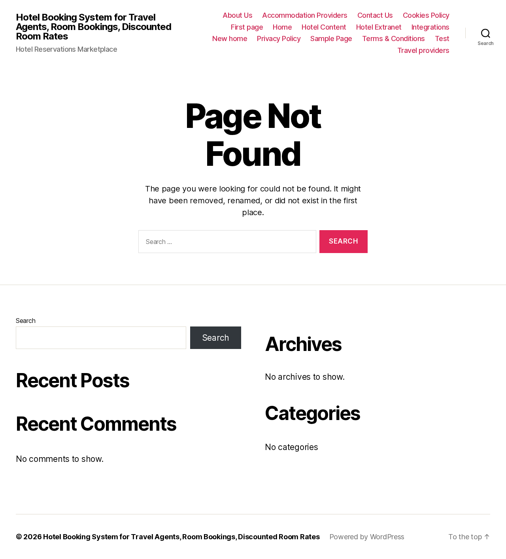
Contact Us (375, 15)
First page (247, 27)
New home (229, 38)
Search (25, 321)
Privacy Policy (278, 38)
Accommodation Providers (304, 15)
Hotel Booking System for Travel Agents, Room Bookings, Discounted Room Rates (93, 27)
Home (282, 27)
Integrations (430, 27)
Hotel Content (324, 27)
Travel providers (423, 50)
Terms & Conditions (393, 38)
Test (442, 38)
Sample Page (331, 38)
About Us (237, 15)
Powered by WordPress (367, 537)
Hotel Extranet (379, 27)
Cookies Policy (426, 15)
